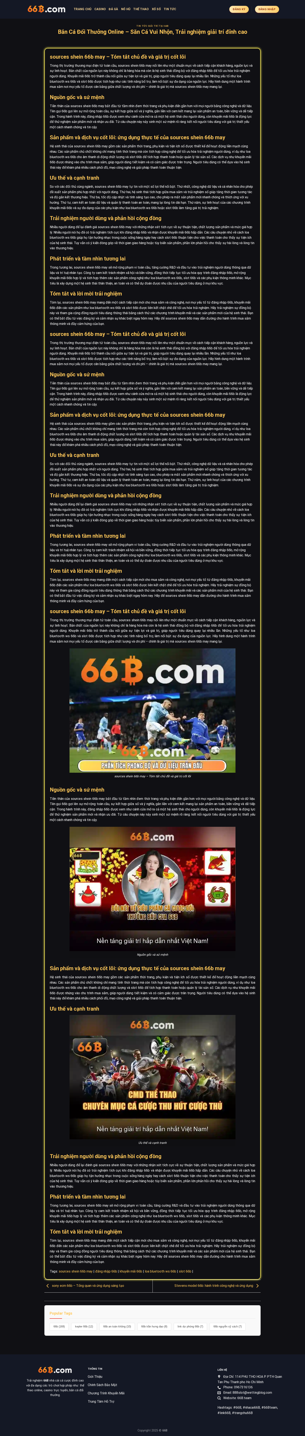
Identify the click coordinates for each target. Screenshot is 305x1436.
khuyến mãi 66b (131, 1271)
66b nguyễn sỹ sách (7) (228, 1326)
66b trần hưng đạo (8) (154, 1326)
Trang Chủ (83, 9)
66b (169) (59, 1326)
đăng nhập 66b (106, 1271)
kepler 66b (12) (84, 1326)
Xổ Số (156, 9)
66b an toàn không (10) (117, 1326)
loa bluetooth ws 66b (160, 1271)
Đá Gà (113, 9)
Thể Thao (141, 9)
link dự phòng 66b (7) (190, 1326)
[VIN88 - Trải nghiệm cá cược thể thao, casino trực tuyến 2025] (46, 9)
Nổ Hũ (125, 9)
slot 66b (185, 1271)
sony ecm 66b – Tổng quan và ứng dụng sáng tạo (87, 1286)
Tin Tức (170, 9)
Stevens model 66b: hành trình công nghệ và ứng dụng (214, 1286)
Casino (100, 9)
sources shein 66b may (76, 1271)
